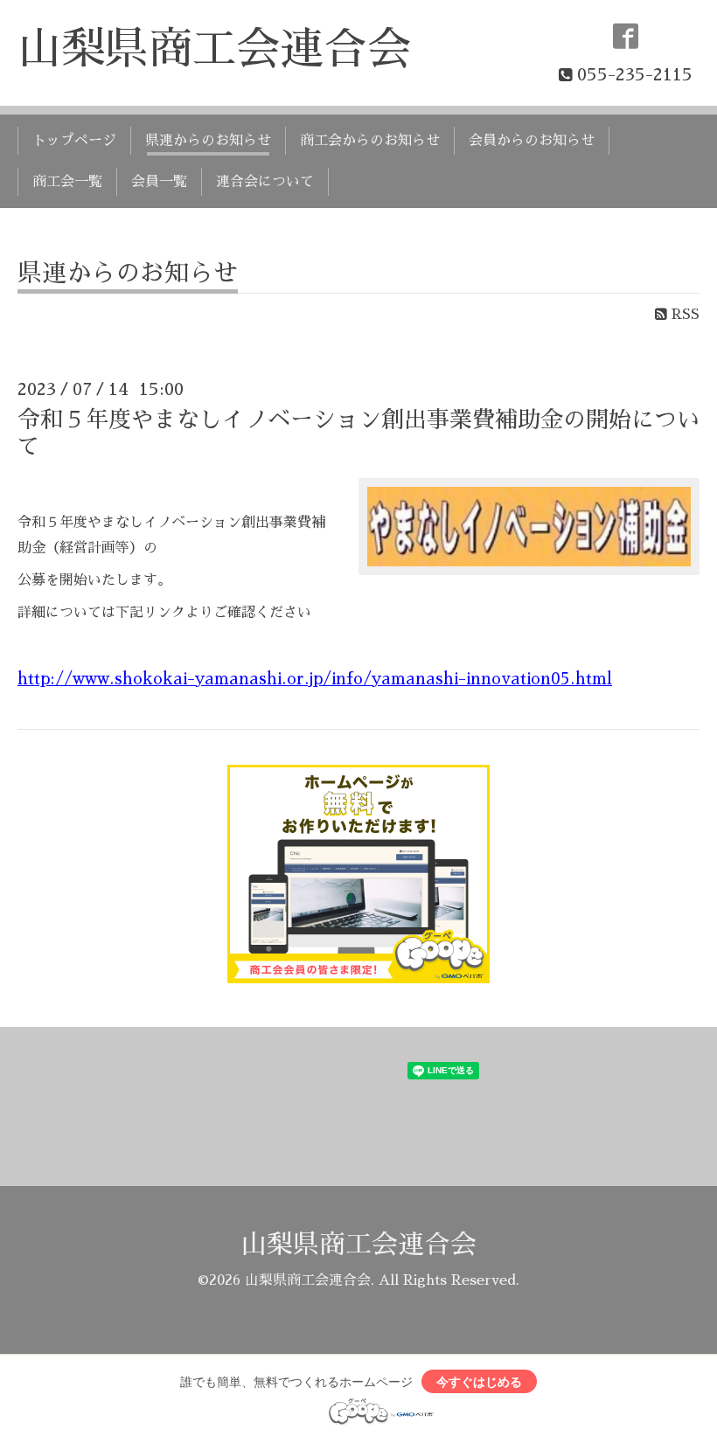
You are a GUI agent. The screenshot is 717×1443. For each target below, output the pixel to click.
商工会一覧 (67, 182)
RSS (683, 315)
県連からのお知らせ (208, 141)
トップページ (74, 141)
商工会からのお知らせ (370, 141)
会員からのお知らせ (532, 141)
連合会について (265, 182)
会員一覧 (159, 182)
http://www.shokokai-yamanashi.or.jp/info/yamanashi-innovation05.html (314, 678)
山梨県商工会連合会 (214, 49)
